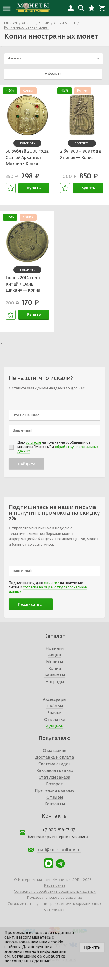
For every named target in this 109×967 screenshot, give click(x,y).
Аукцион (54, 726)
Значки (54, 713)
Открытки (54, 720)
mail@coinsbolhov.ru (59, 850)
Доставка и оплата (54, 757)
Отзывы (54, 797)
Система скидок (54, 764)
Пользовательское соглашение (54, 898)
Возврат (54, 784)
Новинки (55, 649)
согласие (33, 442)
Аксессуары (54, 700)
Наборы (54, 706)
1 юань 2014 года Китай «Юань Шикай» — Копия (23, 284)
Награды (54, 682)
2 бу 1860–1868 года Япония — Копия (80, 154)
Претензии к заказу (54, 791)
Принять (92, 947)
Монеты (54, 662)
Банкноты (54, 675)
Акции (54, 655)
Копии (54, 669)
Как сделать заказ (54, 771)
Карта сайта (54, 885)
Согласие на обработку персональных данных (55, 891)
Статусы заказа (54, 777)
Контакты (54, 804)
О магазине (54, 751)
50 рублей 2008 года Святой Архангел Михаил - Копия (27, 157)
